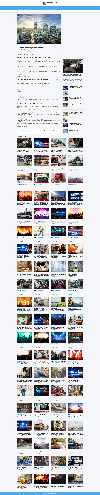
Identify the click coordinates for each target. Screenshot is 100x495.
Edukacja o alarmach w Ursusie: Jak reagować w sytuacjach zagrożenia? (41, 204)
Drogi (52, 449)
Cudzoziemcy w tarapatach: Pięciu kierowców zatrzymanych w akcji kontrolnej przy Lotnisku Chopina (58, 222)
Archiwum (71, 8)
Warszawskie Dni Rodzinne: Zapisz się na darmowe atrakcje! (58, 381)
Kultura (52, 184)
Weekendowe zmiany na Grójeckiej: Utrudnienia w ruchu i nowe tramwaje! (58, 469)
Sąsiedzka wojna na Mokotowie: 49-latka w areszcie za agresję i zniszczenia (41, 328)
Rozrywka (54, 8)
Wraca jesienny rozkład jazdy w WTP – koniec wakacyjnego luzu (75, 469)
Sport (65, 8)
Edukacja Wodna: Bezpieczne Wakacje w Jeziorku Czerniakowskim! (41, 416)
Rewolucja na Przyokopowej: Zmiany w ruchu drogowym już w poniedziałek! (41, 434)
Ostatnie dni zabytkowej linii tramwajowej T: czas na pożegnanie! (41, 239)
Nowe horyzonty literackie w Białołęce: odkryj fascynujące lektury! (75, 345)
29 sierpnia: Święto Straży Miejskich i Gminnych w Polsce (24, 186)
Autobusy (18, 149)
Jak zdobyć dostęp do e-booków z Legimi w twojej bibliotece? (58, 416)
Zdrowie (40, 8)
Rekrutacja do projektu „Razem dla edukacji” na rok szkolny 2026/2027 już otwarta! (41, 275)
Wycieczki (22, 396)
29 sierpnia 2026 (20, 223)
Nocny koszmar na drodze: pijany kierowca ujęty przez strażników (57, 310)
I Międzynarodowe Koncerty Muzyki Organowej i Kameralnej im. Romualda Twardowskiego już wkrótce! (58, 204)
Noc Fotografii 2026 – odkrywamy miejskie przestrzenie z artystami (24, 310)
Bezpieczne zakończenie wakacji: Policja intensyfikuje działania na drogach (74, 239)
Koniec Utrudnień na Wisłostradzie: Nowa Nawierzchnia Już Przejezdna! (76, 98)
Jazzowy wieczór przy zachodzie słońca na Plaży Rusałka (40, 345)
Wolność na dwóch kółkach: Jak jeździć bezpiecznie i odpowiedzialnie (23, 257)
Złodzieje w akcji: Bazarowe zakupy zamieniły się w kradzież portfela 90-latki (75, 204)
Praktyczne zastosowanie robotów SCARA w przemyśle (50, 131)
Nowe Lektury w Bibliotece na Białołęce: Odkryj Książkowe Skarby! (41, 257)
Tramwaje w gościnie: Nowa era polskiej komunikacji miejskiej (74, 169)
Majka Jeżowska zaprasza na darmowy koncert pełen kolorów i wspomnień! (57, 239)
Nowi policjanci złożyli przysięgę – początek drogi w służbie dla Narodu (24, 434)
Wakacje (44, 414)
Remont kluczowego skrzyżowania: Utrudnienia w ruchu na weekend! (41, 381)
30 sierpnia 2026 (37, 170)
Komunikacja (53, 149)
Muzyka (56, 202)
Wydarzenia (80, 149)
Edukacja (35, 184)
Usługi (60, 8)
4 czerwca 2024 (20, 49)
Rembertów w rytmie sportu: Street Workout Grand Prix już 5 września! (75, 416)
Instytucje (47, 8)
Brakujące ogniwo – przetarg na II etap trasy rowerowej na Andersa (40, 310)
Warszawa (27, 149)
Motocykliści (25, 255)
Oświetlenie (23, 485)
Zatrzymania (45, 396)
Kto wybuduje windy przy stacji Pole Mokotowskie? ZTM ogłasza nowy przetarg (75, 113)
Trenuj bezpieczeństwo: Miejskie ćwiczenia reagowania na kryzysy (57, 169)
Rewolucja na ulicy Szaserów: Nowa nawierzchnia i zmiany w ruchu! (24, 452)
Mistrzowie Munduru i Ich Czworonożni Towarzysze (73, 381)
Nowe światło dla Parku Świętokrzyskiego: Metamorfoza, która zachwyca (23, 487)
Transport (23, 149)
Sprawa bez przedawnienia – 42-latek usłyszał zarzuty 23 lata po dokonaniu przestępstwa (75, 119)
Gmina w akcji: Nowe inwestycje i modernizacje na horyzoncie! (74, 399)
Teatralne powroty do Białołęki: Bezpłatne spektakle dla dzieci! (57, 434)
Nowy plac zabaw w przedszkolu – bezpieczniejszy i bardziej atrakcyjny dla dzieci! (75, 434)
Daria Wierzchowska (27, 49)
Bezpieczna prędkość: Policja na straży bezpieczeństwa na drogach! (75, 87)
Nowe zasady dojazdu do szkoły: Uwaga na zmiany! (74, 310)
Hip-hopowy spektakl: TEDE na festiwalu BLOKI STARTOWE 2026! (40, 222)
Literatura (36, 255)
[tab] (68, 110)
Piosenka (56, 343)
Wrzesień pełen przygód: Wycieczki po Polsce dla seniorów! (24, 399)
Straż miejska (19, 184)
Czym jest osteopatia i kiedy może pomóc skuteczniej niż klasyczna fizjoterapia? (26, 131)
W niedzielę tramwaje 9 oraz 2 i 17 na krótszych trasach (75, 452)
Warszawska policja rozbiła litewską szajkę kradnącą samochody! (41, 399)
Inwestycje (70, 396)
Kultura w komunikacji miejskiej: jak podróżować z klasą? (24, 222)
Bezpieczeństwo (37, 149)
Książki (69, 343)
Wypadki (74, 290)
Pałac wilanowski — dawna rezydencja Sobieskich (74, 130)
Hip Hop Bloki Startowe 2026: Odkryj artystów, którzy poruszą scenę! (41, 487)
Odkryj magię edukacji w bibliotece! (24, 274)
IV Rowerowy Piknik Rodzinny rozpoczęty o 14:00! (75, 104)
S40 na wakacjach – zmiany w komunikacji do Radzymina (22, 469)
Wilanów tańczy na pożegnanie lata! (58, 486)
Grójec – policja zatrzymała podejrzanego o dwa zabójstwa (75, 124)
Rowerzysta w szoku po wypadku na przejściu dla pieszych (75, 292)
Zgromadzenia (63, 361)
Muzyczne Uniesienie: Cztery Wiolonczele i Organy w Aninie (74, 363)
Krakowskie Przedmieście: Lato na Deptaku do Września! (41, 292)
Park (27, 485)
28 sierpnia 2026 (54, 294)
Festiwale (36, 449)
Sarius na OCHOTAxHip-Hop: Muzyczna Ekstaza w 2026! (22, 363)
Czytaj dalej (65, 83)
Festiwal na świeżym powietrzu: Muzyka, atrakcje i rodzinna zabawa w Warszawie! (75, 186)
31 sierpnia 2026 (20, 152)
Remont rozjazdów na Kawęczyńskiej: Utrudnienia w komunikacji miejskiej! (24, 381)
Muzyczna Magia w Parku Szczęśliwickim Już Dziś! (73, 222)
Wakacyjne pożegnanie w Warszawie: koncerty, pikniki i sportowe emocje (41, 452)
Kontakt (77, 8)
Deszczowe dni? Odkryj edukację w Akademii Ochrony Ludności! (41, 186)
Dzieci (41, 414)
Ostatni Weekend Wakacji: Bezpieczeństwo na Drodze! (73, 275)
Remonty (76, 149)
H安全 (69, 237)
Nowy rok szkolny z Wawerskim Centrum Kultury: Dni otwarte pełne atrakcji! (58, 186)
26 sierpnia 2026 (20, 471)
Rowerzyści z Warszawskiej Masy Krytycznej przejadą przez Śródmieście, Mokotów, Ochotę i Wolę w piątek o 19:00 (24, 294)
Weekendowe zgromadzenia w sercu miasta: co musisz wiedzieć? (58, 363)
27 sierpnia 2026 (20, 382)
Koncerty (52, 202)
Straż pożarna (53, 396)
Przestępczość (74, 202)
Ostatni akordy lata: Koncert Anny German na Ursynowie (58, 328)
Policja (41, 149)
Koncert (69, 184)
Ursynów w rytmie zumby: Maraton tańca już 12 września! (24, 345)
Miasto (27, 8)
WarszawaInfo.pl (53, 493)
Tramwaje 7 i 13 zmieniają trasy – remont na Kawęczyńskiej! (75, 92)
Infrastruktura (71, 149)
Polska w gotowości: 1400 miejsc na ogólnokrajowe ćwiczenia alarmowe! (41, 363)
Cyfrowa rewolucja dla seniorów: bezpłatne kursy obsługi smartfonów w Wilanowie (24, 328)
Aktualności (20, 8)
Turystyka (34, 8)
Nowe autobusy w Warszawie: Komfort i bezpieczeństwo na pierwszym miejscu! (23, 151)
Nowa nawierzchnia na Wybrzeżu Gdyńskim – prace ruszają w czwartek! (58, 452)
